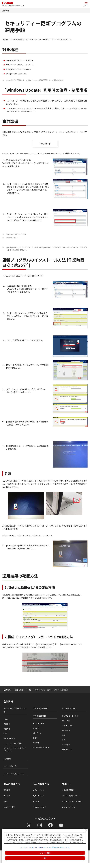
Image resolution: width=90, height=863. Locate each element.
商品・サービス (38, 796)
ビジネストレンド (39, 807)
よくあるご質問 (67, 790)
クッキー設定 (45, 853)
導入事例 (36, 801)
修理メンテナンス (68, 807)
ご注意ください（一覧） (22, 689)
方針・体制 (66, 721)
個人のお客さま (12, 784)
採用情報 (7, 758)
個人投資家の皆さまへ (41, 747)
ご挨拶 (6, 719)
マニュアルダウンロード (71, 796)
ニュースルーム (10, 766)
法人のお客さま (41, 784)
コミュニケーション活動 (13, 743)
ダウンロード (45, 143)
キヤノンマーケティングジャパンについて (15, 749)
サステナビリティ (69, 708)
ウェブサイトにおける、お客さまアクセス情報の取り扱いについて (45, 847)
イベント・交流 (9, 807)
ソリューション (38, 790)
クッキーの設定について (14, 773)
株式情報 (36, 742)
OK (45, 858)
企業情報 (5, 10)
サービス (7, 796)
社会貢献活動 (67, 749)
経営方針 (36, 728)
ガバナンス (66, 745)
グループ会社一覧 (40, 708)
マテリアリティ (67, 725)
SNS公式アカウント (44, 818)
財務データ (37, 733)
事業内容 (7, 729)
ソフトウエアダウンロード (72, 801)
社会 (63, 740)
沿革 (5, 733)
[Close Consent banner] (86, 830)
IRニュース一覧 (38, 723)
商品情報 (7, 790)
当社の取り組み (9, 738)
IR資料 (35, 738)
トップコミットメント (70, 716)
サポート (66, 784)
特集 (5, 801)
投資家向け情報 (39, 716)
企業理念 (7, 724)
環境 (63, 735)
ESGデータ (66, 730)
